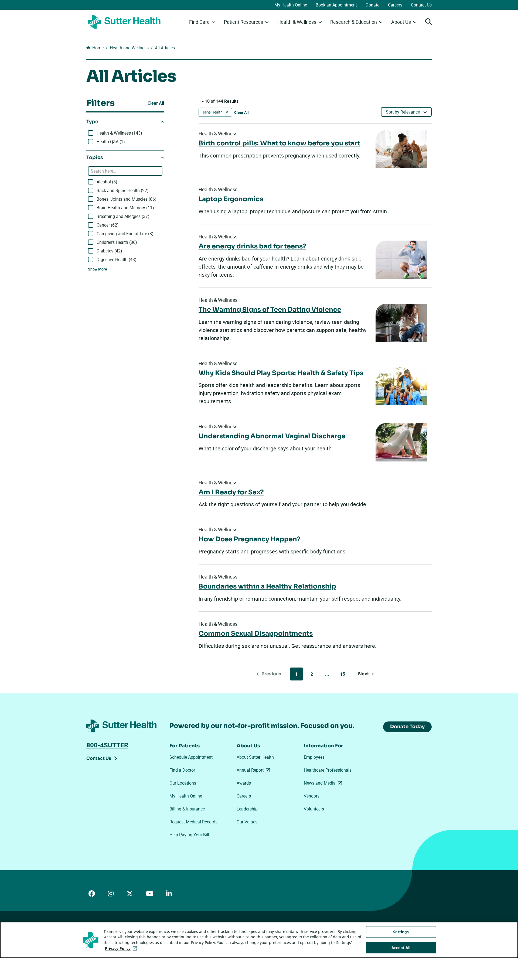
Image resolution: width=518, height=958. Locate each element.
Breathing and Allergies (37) (123, 216)
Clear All (156, 103)
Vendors (311, 796)
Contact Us (421, 5)
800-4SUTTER (107, 745)
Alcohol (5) (107, 181)
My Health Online (290, 5)
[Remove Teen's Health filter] (227, 112)
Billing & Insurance (187, 809)
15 (342, 674)
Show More (97, 269)
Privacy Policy (122, 948)
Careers (395, 5)
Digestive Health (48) (117, 259)
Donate (372, 5)
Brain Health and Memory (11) (125, 207)
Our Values (247, 822)
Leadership (247, 809)
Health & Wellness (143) (119, 133)
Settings (401, 931)
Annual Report (254, 770)
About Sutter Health (255, 757)
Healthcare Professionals (328, 770)
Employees (314, 757)
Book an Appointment (336, 5)
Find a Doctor (182, 770)
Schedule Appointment (191, 757)
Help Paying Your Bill (189, 835)
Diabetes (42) (109, 251)
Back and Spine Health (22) (123, 190)
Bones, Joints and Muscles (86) (126, 199)
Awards (244, 783)
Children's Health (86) (117, 242)
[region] (259, 940)
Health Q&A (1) (111, 141)
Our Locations (182, 783)
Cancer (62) (108, 225)
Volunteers (314, 809)
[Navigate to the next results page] (366, 674)
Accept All (400, 947)
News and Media (324, 783)
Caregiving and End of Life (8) (125, 233)
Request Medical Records (193, 822)
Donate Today (407, 727)
